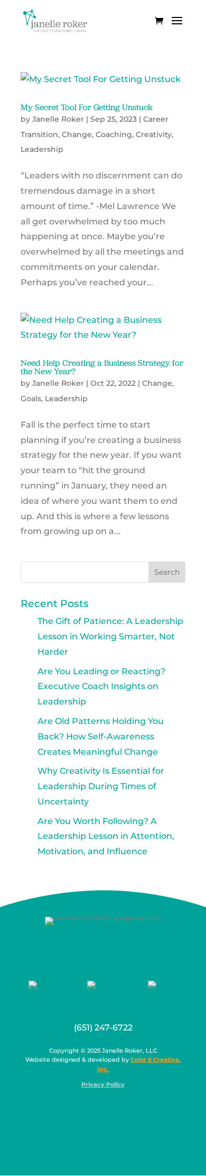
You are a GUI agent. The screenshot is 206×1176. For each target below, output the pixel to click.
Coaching (114, 134)
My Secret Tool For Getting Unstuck (87, 107)
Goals (31, 398)
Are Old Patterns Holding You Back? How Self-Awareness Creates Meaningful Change (101, 736)
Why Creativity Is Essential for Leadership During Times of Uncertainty (101, 786)
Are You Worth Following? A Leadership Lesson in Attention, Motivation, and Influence (106, 836)
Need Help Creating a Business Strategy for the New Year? (102, 367)
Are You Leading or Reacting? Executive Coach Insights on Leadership (101, 686)
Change (77, 134)
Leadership (42, 149)
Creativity (154, 134)
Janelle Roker (58, 119)
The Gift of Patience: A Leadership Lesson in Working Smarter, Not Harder (110, 636)
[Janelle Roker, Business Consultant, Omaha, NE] (109, 1110)
